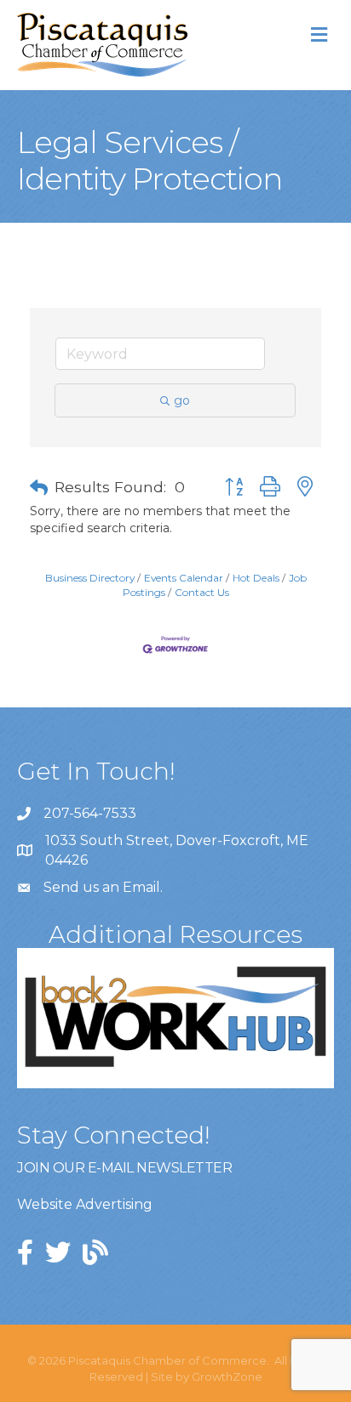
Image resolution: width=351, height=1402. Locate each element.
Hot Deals (256, 577)
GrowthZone (227, 1376)
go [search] (182, 400)
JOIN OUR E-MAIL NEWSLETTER (124, 1168)
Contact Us (202, 592)
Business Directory (90, 577)
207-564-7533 (89, 813)
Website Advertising (84, 1204)
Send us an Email (101, 887)
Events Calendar (183, 577)
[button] (39, 488)
